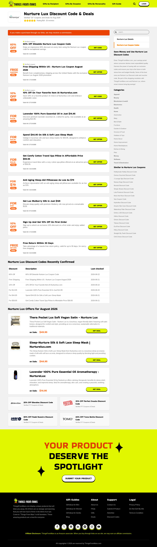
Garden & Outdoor (120, 128)
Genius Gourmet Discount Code (124, 175)
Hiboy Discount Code (121, 230)
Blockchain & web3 (121, 101)
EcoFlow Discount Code (122, 226)
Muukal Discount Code (121, 185)
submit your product (78, 478)
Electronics (118, 104)
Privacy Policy (134, 505)
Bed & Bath (117, 122)
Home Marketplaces (120, 145)
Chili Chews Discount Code (123, 237)
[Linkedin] (78, 526)
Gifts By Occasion (73, 3)
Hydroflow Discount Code (122, 202)
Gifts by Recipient (51, 3)
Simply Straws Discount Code (124, 189)
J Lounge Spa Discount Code (124, 178)
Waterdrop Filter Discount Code (124, 209)
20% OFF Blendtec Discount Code (38, 402)
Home (116, 111)
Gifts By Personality (97, 3)
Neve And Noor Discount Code (124, 196)
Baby (115, 118)
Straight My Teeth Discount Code (125, 233)
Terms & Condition (136, 513)
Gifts (92, 513)
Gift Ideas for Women (74, 509)
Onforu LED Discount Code (123, 213)
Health (116, 108)
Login (144, 4)
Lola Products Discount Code (124, 192)
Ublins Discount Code (121, 216)
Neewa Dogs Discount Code (123, 182)
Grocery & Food (119, 132)
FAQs (93, 509)
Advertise (110, 513)
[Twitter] (64, 526)
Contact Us (111, 505)
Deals (93, 517)
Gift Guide (116, 3)
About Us (94, 505)
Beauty (116, 98)
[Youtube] (98, 526)
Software (117, 159)
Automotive (117, 115)
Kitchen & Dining (119, 149)
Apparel (117, 94)
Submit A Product (113, 509)
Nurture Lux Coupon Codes (128, 45)
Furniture (117, 125)
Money (116, 156)
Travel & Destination (121, 163)
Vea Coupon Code (120, 199)
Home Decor (118, 139)
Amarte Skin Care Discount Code (125, 206)
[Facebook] (57, 526)
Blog (68, 517)
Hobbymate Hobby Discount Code (125, 172)
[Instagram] (92, 526)
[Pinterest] (71, 526)
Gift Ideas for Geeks (73, 513)
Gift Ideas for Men (72, 505)
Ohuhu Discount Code (121, 219)
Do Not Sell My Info (136, 509)
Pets (115, 152)
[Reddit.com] (85, 526)
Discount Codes (113, 517)
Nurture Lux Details (125, 39)
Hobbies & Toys (119, 135)
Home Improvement (120, 142)
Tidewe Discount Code (121, 223)
